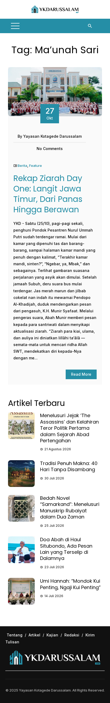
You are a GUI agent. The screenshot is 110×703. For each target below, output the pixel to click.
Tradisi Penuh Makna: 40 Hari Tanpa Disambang (68, 466)
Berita (22, 165)
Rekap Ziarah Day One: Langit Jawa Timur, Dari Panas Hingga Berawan (47, 193)
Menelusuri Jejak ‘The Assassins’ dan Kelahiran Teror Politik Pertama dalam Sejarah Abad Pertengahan (69, 428)
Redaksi (71, 635)
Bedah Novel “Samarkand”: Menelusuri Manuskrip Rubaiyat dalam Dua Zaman (69, 507)
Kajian (52, 635)
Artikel (34, 635)
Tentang (14, 635)
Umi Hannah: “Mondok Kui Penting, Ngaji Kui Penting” (70, 584)
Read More (81, 374)
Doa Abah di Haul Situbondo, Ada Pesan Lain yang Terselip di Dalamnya (66, 549)
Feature (35, 165)
